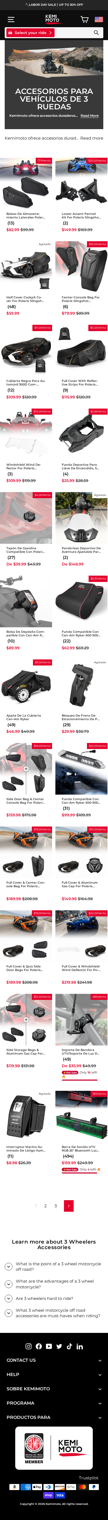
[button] (10, 223)
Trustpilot (89, 1477)
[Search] (96, 33)
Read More (90, 115)
